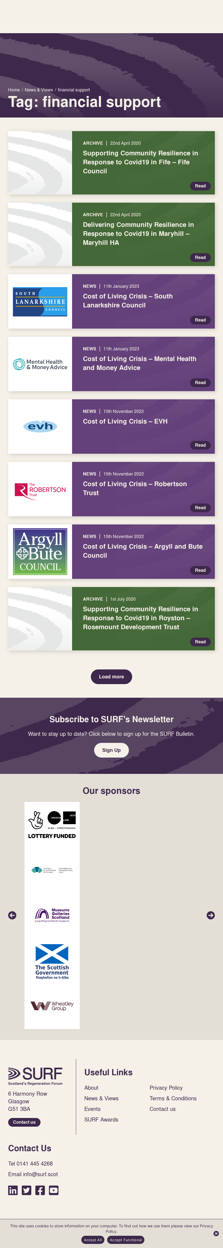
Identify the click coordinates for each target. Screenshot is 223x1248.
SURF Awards (101, 1119)
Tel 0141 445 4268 (30, 1163)
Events (92, 1108)
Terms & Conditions (173, 1098)
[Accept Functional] (216, 1233)
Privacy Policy (166, 1087)
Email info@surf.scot (33, 1174)
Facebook (40, 1190)
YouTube (53, 1190)
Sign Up (111, 750)
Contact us (24, 1122)
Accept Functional (126, 1240)
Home (35, 1076)
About (91, 1087)
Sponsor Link (52, 824)
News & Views (101, 1098)
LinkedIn (13, 1190)
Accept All (93, 1240)
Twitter (26, 1190)
